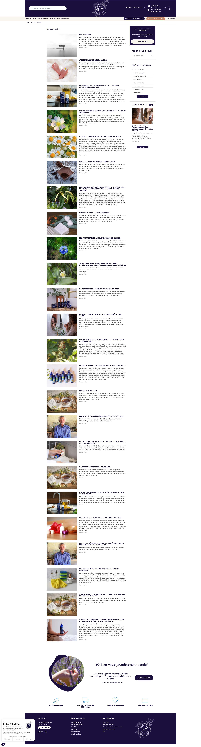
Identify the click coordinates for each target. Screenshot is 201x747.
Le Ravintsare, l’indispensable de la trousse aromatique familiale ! (99, 86)
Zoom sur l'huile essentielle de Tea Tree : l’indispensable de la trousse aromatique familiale (102, 264)
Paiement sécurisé (109, 729)
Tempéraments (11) (139, 86)
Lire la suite (83, 47)
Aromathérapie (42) (139, 79)
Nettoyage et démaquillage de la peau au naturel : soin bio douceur (102, 442)
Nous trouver (45, 727)
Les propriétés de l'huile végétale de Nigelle (99, 238)
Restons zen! (85, 35)
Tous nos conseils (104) (138, 69)
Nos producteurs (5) (139, 89)
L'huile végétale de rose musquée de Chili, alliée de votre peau (102, 111)
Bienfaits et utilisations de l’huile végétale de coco (100, 315)
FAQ (104, 731)
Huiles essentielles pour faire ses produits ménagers (99, 569)
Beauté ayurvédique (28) (140, 76)
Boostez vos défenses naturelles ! (95, 467)
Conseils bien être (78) (139, 73)
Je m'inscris (142, 41)
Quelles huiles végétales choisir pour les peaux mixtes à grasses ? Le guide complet (142, 128)
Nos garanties (75, 731)
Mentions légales (108, 724)
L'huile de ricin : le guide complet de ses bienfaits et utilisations (101, 340)
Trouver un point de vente (155, 6)
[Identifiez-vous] (164, 8)
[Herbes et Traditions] (100, 8)
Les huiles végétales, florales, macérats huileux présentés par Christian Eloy (101, 544)
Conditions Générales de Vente (113, 727)
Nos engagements (77, 724)
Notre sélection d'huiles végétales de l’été (99, 289)
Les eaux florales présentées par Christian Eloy (101, 416)
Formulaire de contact (45, 722)
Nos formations (76, 734)
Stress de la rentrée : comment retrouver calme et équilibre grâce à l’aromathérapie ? (101, 620)
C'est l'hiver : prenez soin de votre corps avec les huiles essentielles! (102, 594)
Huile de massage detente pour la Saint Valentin (101, 518)
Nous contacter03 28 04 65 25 (156, 10)
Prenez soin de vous (88, 390)
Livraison (106, 722)
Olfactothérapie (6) (138, 92)
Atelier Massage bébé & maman (93, 60)
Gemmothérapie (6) (139, 82)
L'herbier (74, 729)
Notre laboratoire (76, 722)
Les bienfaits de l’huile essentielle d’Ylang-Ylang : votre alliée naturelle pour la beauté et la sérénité (102, 188)
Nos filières (74, 727)
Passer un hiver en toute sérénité (94, 213)
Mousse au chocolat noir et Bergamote (97, 162)
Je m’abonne (144, 678)
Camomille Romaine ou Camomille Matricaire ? (100, 136)
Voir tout (143, 96)
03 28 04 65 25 (43, 724)
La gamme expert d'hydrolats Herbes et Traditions (102, 365)
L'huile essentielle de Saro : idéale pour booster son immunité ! (101, 493)
